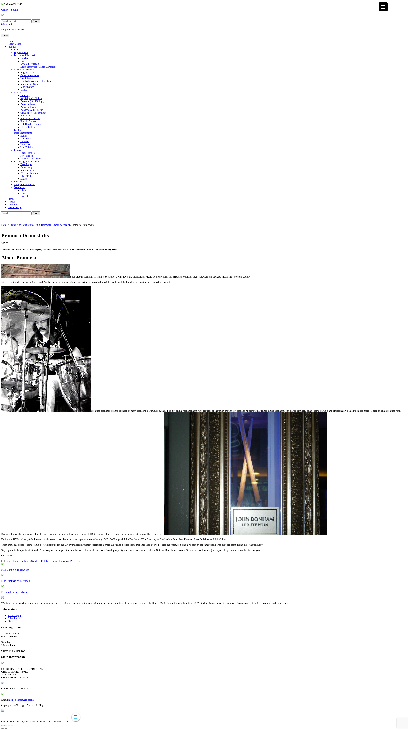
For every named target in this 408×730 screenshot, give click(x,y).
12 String (25, 95)
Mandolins (25, 138)
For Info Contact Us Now (14, 592)
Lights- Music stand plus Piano (35, 81)
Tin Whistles (26, 147)
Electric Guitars (28, 121)
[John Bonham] (46, 410)
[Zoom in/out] (2, 725)
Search (36, 21)
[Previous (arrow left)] (2, 728)
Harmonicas (26, 144)
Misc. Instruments (23, 132)
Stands (23, 89)
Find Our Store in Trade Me (15, 569)
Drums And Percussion (25, 55)
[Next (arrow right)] (5, 728)
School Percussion (29, 64)
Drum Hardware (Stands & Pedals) (38, 66)
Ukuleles (24, 141)
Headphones (26, 78)
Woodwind (19, 187)
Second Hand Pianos (30, 158)
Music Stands (27, 86)
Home (11, 41)
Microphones (27, 170)
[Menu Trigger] (383, 6)
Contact (5, 9)
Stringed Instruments (24, 184)
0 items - (8, 24)
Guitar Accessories (29, 75)
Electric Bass (26, 115)
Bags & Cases (27, 72)
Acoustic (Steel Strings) (32, 101)
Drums (23, 61)
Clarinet (24, 190)
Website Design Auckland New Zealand (50, 721)
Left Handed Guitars (30, 124)
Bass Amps (26, 164)
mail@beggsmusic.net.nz (21, 699)
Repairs (11, 201)
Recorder (25, 196)
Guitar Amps (26, 167)
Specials (18, 181)
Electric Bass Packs (30, 118)
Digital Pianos (21, 52)
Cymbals (24, 58)
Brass (17, 49)
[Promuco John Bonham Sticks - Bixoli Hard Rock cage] (245, 534)
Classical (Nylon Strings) (33, 112)
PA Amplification (29, 173)
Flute (23, 193)
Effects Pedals (27, 127)
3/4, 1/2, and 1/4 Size (31, 98)
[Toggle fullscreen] (5, 725)
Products (12, 46)
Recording (25, 175)
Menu (5, 35)
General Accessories (24, 69)
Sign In (14, 9)
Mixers (23, 178)
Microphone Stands (30, 84)
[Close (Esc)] (12, 725)
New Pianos (26, 155)
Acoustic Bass (27, 104)
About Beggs (14, 43)
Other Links (14, 204)
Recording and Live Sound (27, 161)
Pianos (17, 150)
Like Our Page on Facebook (15, 580)
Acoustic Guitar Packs (31, 109)
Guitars (17, 92)
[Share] (9, 725)
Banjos (23, 135)
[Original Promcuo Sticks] (35, 276)
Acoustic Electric (29, 107)
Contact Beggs (15, 207)
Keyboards (19, 130)
